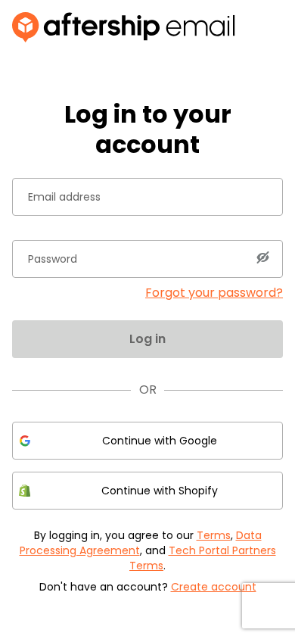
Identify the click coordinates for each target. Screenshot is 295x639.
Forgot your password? (214, 292)
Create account (213, 586)
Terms (214, 535)
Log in (147, 339)
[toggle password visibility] (262, 257)
